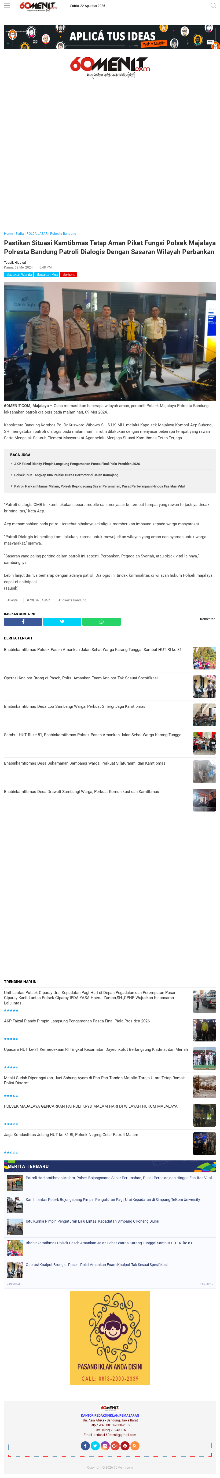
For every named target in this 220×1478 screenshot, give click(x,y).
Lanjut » (206, 1284)
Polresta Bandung (63, 234)
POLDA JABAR (37, 234)
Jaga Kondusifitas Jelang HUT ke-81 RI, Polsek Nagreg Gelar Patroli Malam (71, 1134)
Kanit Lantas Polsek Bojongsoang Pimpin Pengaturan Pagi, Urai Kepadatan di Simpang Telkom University (113, 1199)
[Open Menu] (6, 6)
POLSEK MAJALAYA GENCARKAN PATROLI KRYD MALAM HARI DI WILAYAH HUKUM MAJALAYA (91, 1106)
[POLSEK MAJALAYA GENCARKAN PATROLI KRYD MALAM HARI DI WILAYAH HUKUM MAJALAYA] (204, 1116)
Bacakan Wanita (18, 275)
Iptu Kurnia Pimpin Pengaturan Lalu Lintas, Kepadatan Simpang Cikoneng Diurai (92, 1221)
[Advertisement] (110, 163)
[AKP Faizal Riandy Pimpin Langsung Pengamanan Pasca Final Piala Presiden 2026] (204, 1031)
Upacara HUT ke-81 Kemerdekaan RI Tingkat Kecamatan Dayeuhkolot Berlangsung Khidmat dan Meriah (96, 1049)
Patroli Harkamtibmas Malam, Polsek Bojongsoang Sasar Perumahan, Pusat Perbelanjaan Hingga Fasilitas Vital (99, 486)
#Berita (13, 600)
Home (8, 234)
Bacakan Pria (47, 275)
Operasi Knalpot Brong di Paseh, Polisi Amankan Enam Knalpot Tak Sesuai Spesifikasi (96, 1265)
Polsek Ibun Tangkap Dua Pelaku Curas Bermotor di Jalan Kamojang (66, 475)
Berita (20, 234)
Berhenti (68, 275)
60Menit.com (123, 1467)
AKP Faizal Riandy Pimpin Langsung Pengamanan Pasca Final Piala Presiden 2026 (77, 464)
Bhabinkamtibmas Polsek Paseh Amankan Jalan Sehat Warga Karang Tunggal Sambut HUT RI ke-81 (109, 1243)
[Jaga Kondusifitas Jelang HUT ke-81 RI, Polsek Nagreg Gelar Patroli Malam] (204, 1144)
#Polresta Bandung (72, 600)
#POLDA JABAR (38, 600)
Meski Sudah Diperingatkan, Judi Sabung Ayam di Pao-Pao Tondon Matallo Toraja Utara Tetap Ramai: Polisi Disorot (94, 1080)
